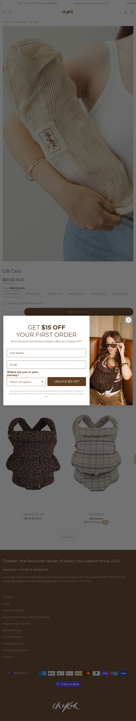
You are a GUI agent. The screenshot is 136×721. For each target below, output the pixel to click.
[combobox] (25, 382)
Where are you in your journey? (22, 373)
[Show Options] (42, 382)
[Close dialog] (128, 320)
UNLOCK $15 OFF (66, 381)
